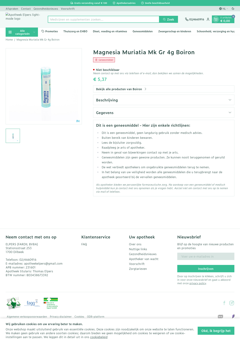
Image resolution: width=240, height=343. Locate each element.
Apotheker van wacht (143, 259)
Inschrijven (205, 269)
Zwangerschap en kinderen (174, 31)
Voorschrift (68, 8)
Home (9, 39)
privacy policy (197, 283)
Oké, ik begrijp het (216, 330)
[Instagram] (231, 303)
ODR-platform (95, 316)
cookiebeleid (99, 337)
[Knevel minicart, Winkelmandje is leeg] (216, 19)
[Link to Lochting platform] (233, 316)
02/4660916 (27, 259)
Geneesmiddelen (143, 31)
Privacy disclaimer (61, 316)
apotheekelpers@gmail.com (43, 263)
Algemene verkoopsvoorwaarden (27, 316)
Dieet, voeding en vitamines (110, 31)
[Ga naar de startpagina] (23, 19)
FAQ (84, 244)
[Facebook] (224, 303)
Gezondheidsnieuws (46, 8)
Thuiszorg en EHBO (75, 31)
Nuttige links (138, 249)
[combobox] (103, 19)
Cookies (79, 316)
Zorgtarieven (138, 269)
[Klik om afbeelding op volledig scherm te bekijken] (44, 86)
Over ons (135, 244)
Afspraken (12, 8)
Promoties (51, 31)
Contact (26, 8)
